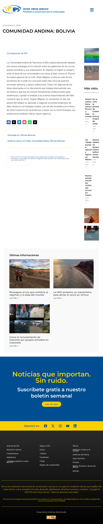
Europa (76, 462)
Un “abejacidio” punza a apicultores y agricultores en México (91, 150)
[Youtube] (67, 426)
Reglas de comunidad (49, 465)
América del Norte (81, 455)
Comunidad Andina (40, 141)
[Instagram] (60, 426)
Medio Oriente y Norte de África (84, 466)
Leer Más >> (87, 121)
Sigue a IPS (45, 446)
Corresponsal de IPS (17, 53)
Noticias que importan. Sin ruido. (51, 377)
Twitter (43, 453)
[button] (9, 122)
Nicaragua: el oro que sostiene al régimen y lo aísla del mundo (28, 293)
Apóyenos (11, 457)
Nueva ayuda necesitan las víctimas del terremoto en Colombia (90, 185)
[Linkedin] (75, 426)
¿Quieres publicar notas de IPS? (18, 461)
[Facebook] (45, 426)
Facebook (44, 457)
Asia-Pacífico (79, 458)
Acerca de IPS (13, 446)
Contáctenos (12, 453)
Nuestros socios (14, 450)
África (75, 446)
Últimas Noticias (27, 135)
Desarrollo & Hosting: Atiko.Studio (51, 512)
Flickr (42, 461)
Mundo (76, 471)
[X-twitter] (52, 426)
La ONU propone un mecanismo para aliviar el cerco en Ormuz (72, 293)
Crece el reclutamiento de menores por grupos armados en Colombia (29, 340)
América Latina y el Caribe (19, 141)
